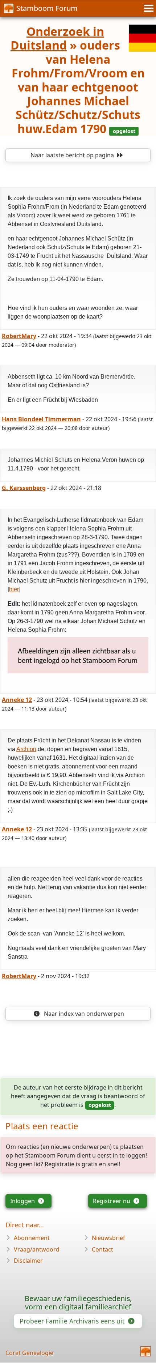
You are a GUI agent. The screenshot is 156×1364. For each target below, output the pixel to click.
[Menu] (148, 8)
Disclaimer (28, 1261)
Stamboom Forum (47, 8)
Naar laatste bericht (72, 155)
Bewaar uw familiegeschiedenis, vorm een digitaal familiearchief (78, 1302)
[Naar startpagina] (145, 1351)
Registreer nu (112, 1201)
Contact (102, 1249)
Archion (26, 749)
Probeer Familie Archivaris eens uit (73, 1321)
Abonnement (32, 1238)
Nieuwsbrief (108, 1238)
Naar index (83, 1014)
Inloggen (23, 1201)
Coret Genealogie (29, 1353)
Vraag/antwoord (36, 1249)
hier (14, 589)
